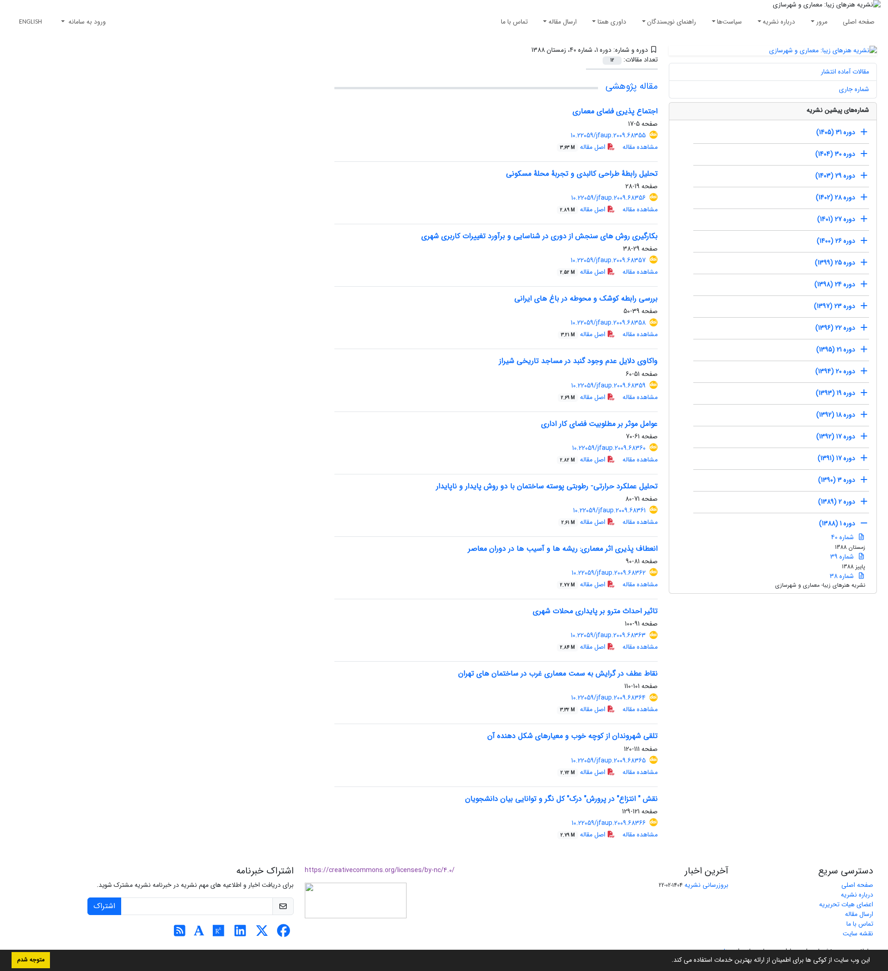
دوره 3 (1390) (836, 480)
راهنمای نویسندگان (671, 22)
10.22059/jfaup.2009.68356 (608, 198)
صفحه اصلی (859, 22)
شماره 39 (843, 557)
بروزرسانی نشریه (706, 885)
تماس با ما (514, 22)
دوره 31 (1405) (835, 132)
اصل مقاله (583, 147)
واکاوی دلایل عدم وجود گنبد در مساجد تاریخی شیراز (578, 361)
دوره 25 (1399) (835, 263)
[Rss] (180, 933)
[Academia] (199, 933)
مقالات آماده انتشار (845, 72)
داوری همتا (612, 22)
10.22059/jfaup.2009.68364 (608, 698)
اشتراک (104, 906)
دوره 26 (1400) (836, 241)
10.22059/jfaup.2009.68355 (608, 135)
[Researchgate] (218, 933)
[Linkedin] (240, 933)
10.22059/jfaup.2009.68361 (609, 510)
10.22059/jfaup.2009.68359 (608, 386)
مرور (821, 22)
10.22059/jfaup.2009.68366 (609, 823)
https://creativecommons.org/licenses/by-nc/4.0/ (380, 870)
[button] (668, 960)
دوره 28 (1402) (835, 197)
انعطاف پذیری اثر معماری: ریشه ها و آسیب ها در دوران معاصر (563, 548)
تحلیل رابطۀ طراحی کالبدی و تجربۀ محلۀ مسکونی (582, 173)
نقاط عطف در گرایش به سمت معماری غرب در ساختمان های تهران (558, 673)
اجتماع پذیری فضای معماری (615, 111)
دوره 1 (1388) (837, 523)
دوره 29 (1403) (835, 176)
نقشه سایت (858, 933)
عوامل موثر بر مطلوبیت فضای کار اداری (599, 424)
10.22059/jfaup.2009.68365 (608, 761)
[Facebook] (284, 933)
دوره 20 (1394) (835, 371)
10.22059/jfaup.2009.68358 (608, 323)
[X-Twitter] (262, 933)
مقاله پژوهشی (631, 86)
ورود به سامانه (86, 22)
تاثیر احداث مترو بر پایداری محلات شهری (595, 611)
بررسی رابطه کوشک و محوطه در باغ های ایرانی (586, 298)
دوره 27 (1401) (836, 219)
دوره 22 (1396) (835, 328)
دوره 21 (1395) (835, 349)
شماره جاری (854, 89)
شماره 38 (843, 576)
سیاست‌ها (729, 22)
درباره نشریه (779, 22)
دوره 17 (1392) (835, 436)
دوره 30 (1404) (835, 154)
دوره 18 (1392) (835, 415)
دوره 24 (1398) (834, 284)
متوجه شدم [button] (30, 960)
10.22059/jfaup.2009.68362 (609, 573)
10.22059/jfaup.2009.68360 (609, 448)
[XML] (524, 50)
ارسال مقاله (563, 22)
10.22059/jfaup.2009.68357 (608, 260)
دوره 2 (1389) (836, 502)
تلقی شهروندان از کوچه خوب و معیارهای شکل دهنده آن (572, 736)
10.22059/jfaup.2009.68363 (608, 635)
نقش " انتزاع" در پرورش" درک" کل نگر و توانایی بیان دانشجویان (561, 799)
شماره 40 (843, 537)
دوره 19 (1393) (835, 393)
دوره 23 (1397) (834, 306)
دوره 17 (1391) (836, 458)
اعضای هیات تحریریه (846, 904)
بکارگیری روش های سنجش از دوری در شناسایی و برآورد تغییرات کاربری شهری (539, 236)
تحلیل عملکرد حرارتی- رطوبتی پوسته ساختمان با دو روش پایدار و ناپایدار (547, 486)
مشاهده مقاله (640, 147)
